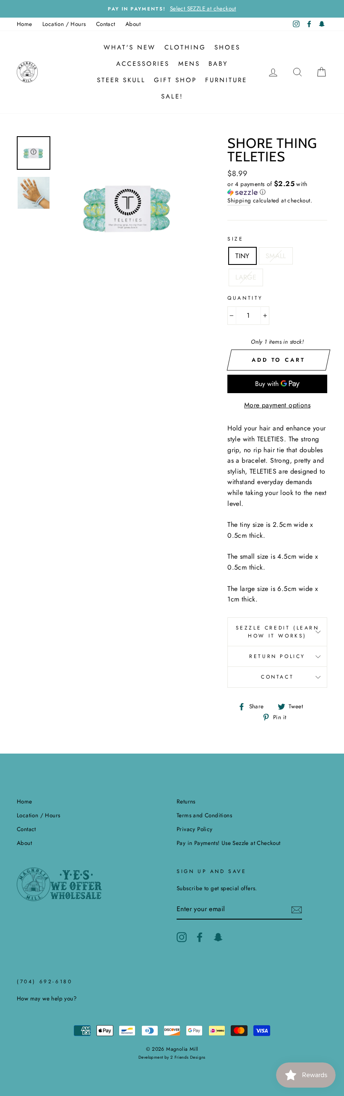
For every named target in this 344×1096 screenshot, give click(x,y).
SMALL (276, 256)
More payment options (277, 405)
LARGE (245, 277)
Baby (218, 63)
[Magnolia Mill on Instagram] (182, 937)
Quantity (245, 298)
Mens (189, 63)
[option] (172, 8)
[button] (277, 188)
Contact (105, 24)
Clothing (185, 47)
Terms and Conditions (204, 815)
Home (24, 24)
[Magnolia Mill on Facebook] (200, 937)
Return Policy (277, 656)
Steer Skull (121, 80)
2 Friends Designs (188, 1057)
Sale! (172, 96)
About (133, 24)
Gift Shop (175, 80)
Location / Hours (64, 24)
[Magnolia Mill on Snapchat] (218, 937)
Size (235, 239)
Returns (186, 801)
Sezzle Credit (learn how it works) (277, 632)
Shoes (227, 47)
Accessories (142, 63)
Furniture (226, 80)
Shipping (239, 200)
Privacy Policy (195, 829)
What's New (130, 47)
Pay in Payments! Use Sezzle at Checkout (229, 843)
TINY (242, 256)
